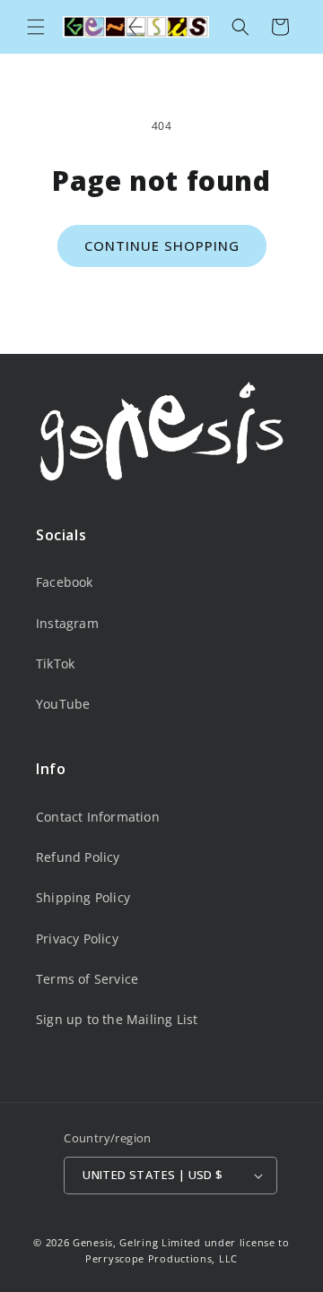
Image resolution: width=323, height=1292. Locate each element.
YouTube (63, 703)
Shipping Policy (83, 897)
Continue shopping (162, 245)
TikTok (55, 663)
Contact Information (98, 816)
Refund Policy (78, 857)
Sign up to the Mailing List (116, 1019)
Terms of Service (87, 978)
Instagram (67, 623)
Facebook (64, 581)
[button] (36, 27)
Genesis (93, 1242)
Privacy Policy (77, 938)
